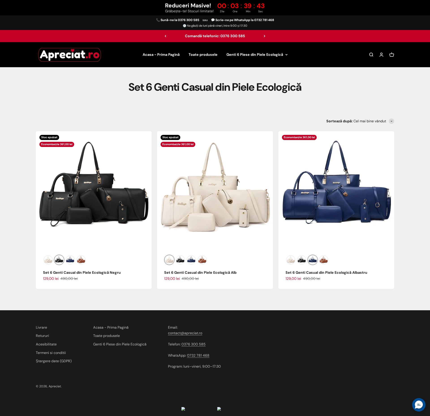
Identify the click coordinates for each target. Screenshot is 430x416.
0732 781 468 (198, 355)
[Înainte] (264, 36)
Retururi (42, 335)
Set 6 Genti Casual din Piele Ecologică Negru (82, 272)
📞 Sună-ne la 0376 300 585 (177, 20)
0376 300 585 (193, 344)
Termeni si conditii (51, 352)
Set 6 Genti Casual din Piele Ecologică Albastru (326, 272)
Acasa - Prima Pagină (161, 54)
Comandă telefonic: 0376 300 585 (215, 36)
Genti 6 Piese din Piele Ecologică (254, 54)
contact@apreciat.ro (185, 333)
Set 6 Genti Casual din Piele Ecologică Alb (200, 272)
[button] (419, 405)
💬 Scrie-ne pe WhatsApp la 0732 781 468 (242, 20)
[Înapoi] (165, 36)
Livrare (41, 327)
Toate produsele (203, 54)
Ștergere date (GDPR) (54, 361)
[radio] (48, 260)
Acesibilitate (46, 344)
